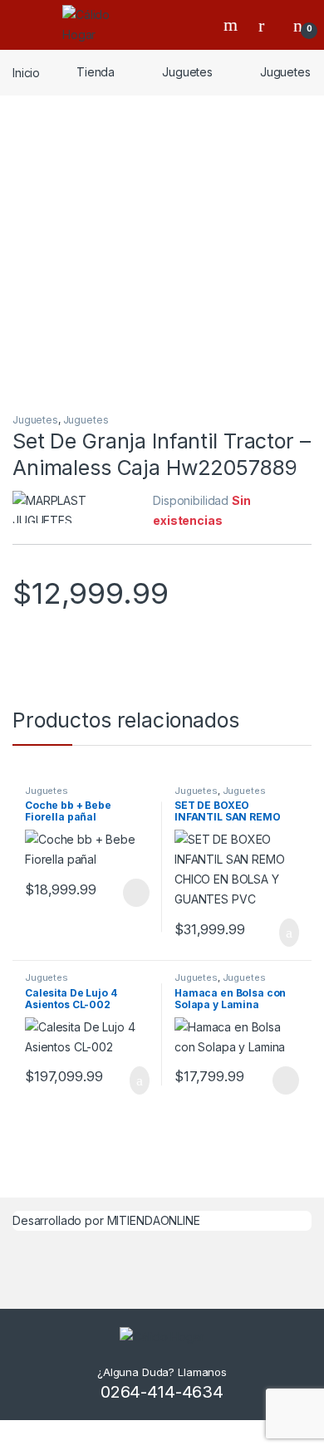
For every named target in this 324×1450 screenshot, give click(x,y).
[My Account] (267, 25)
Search (232, 25)
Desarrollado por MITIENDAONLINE (106, 1220)
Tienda (95, 72)
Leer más (136, 893)
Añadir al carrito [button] (282, 932)
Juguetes (187, 72)
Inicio (26, 72)
